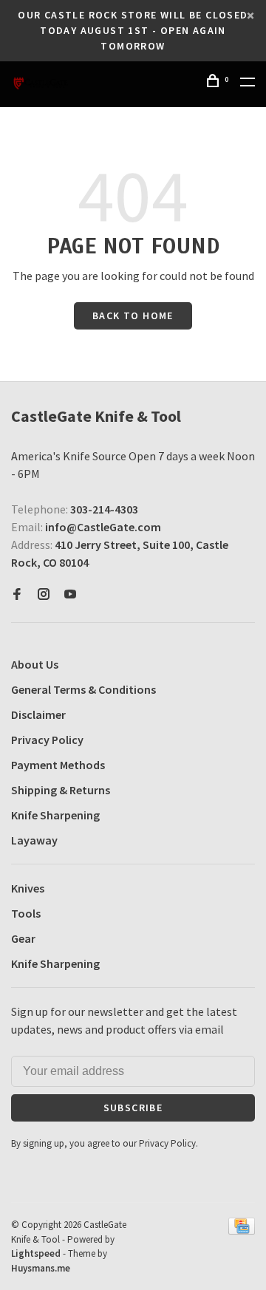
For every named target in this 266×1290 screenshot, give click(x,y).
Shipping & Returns (60, 789)
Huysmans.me (40, 1268)
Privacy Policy (47, 739)
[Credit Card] (241, 1230)
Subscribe (133, 1107)
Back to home (133, 315)
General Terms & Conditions (83, 689)
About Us (34, 664)
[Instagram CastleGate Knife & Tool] (44, 594)
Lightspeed (36, 1253)
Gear (23, 938)
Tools (26, 913)
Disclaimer (38, 714)
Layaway (34, 840)
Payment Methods (58, 764)
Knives (27, 888)
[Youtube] (70, 594)
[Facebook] (17, 594)
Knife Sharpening (55, 815)
